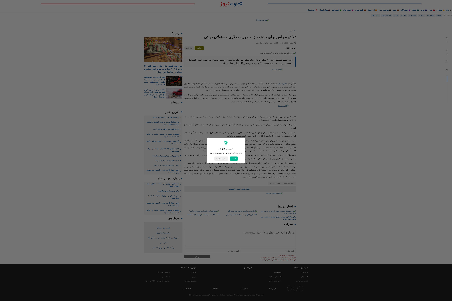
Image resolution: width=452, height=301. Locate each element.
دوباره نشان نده (221, 158)
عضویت (234, 158)
